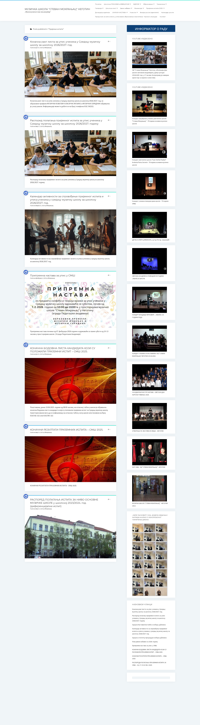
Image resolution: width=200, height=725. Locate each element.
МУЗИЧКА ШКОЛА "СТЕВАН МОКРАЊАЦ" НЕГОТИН (57, 9)
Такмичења (161, 4)
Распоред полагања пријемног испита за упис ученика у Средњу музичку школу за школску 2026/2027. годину (70, 153)
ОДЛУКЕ (136, 4)
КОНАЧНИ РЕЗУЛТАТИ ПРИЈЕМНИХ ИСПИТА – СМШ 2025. (66, 429)
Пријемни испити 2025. (154, 8)
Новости (133, 12)
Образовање (148, 4)
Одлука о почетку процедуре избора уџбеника (149, 638)
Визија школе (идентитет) (149, 12)
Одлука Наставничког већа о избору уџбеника (149, 625)
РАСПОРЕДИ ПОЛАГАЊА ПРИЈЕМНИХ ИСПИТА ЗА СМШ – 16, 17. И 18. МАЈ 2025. (149, 663)
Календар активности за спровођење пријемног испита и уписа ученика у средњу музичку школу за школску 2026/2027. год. (66, 199)
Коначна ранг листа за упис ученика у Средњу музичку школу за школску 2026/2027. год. (70, 74)
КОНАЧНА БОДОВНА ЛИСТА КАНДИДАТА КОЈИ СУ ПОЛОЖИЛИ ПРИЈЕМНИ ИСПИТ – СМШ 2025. (70, 381)
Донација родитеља (102, 12)
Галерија (98, 8)
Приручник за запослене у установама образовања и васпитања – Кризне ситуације (126, 17)
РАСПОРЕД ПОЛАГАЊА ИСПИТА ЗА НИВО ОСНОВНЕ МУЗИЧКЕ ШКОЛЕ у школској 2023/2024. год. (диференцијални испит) (64, 503)
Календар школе (167, 12)
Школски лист (111, 8)
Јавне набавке (125, 8)
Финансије (138, 8)
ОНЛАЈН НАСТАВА (119, 12)
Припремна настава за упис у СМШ (52, 275)
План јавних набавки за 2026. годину (145, 642)
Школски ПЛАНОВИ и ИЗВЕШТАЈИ (116, 4)
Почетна (98, 4)
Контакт (163, 17)
